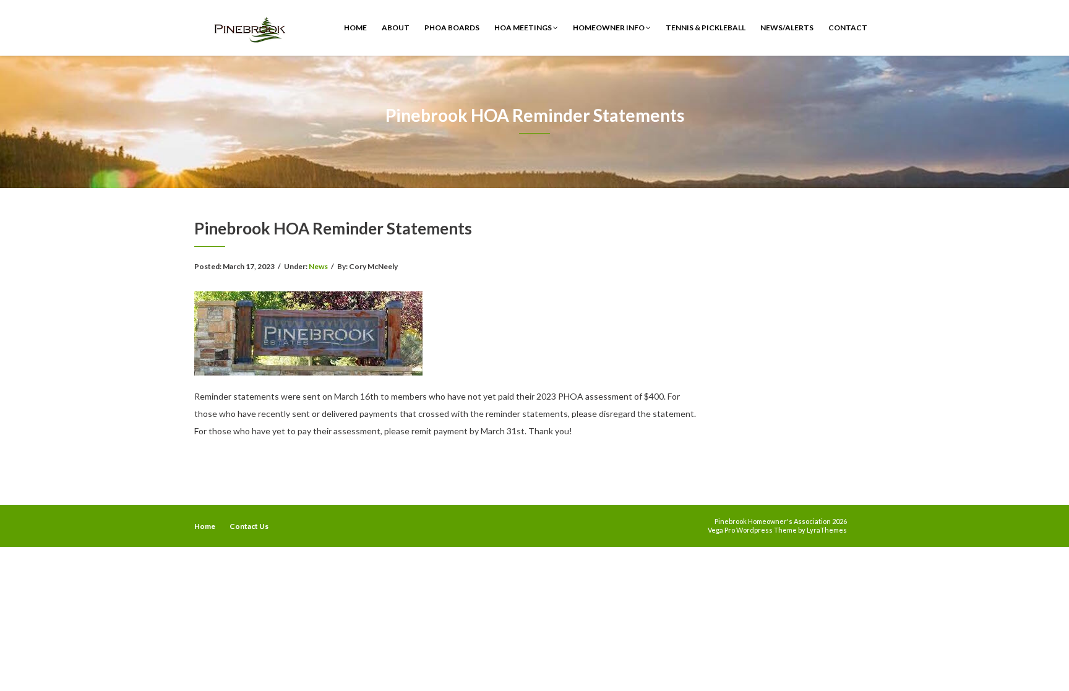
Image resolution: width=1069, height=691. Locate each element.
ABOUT (396, 27)
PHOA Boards (451, 27)
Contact (847, 27)
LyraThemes (827, 530)
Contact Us (249, 526)
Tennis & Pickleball (705, 27)
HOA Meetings (523, 27)
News (318, 266)
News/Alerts (787, 27)
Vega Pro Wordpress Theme (752, 530)
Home (355, 27)
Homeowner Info (609, 27)
